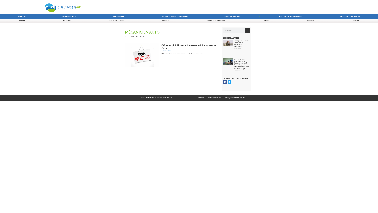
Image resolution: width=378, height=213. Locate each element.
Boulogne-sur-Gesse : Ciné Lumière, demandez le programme (241, 43)
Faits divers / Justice (116, 21)
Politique (165, 21)
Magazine (67, 21)
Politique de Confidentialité (235, 98)
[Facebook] (225, 82)
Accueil (128, 36)
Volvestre (22, 16)
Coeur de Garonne (69, 16)
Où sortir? (310, 21)
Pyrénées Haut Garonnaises (349, 16)
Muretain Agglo (119, 16)
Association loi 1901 (158, 98)
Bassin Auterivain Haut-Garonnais (175, 16)
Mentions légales (214, 98)
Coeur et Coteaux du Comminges (290, 16)
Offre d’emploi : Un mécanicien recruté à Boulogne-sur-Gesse (188, 46)
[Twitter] (229, 82)
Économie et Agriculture (216, 21)
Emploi (266, 21)
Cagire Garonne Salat (233, 16)
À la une (22, 21)
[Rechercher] (247, 30)
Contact (356, 21)
